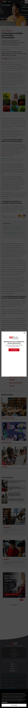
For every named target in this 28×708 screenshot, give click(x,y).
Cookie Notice (4, 702)
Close (24, 333)
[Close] (26, 691)
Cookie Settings (14, 705)
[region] (14, 698)
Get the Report (14, 350)
